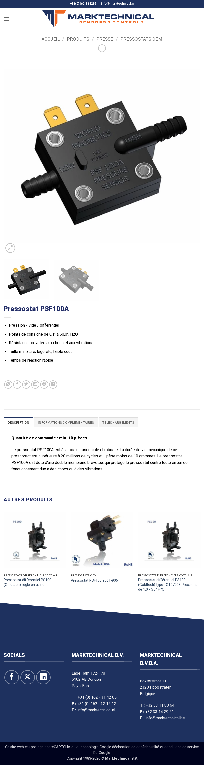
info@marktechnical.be (165, 718)
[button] (7, 19)
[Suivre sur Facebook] (11, 677)
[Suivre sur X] (27, 677)
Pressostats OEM (141, 39)
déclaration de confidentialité (135, 747)
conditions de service (181, 747)
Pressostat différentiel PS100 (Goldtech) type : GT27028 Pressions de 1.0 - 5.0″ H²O (167, 584)
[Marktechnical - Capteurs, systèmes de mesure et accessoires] (98, 18)
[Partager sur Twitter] (26, 384)
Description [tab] (18, 422)
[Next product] (102, 48)
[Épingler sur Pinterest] (44, 384)
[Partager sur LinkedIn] (53, 384)
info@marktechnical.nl (117, 3)
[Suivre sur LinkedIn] (43, 677)
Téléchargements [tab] (118, 422)
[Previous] (13, 155)
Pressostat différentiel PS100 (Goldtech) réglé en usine (27, 582)
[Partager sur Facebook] (17, 384)
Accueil (51, 39)
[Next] (190, 155)
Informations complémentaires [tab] (66, 422)
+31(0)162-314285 (83, 3)
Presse (104, 39)
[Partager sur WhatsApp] (8, 384)
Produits (78, 39)
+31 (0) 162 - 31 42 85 (97, 697)
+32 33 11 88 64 (160, 705)
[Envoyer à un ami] (35, 384)
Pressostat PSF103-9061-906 (94, 580)
